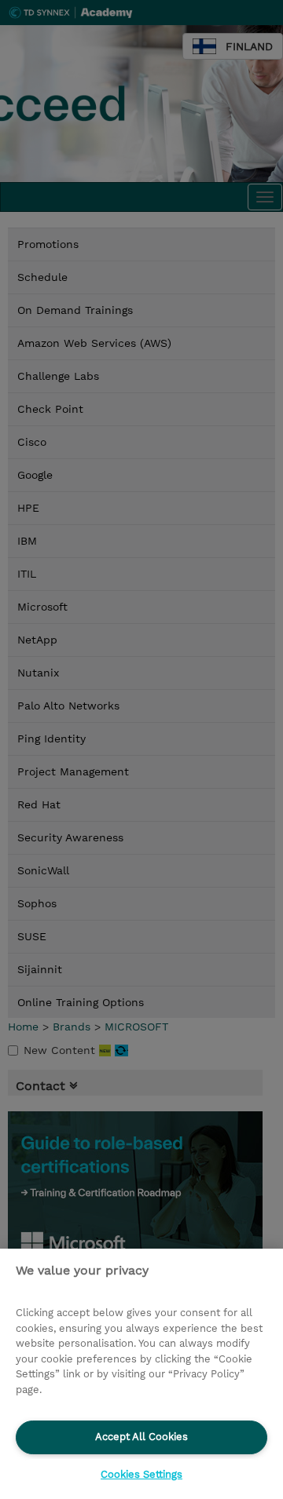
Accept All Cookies (141, 1436)
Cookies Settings (141, 1474)
